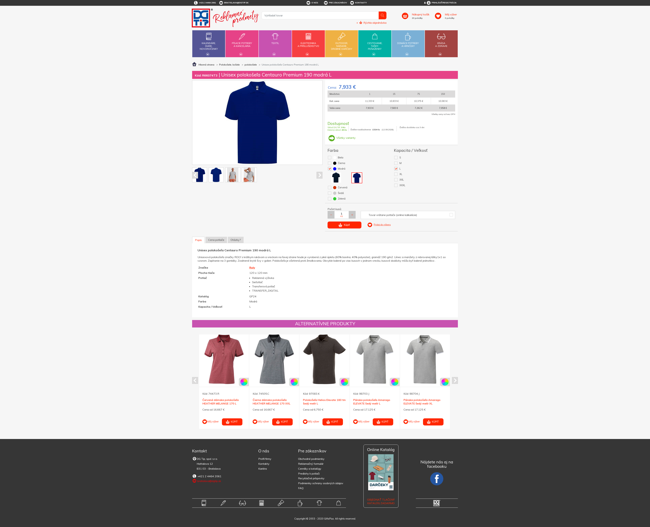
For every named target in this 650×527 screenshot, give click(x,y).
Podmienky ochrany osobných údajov (320, 483)
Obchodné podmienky (311, 458)
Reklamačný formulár (310, 463)
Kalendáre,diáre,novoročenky (209, 46)
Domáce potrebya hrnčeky (408, 45)
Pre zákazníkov (338, 2)
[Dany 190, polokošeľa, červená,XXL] (425, 359)
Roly (252, 267)
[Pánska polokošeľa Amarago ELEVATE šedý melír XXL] (375, 359)
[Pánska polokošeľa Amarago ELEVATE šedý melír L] (274, 359)
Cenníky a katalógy (309, 468)
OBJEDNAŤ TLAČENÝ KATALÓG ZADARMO (381, 501)
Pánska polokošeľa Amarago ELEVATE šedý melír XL (321, 401)
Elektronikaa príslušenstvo (308, 45)
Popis (198, 240)
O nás (314, 2)
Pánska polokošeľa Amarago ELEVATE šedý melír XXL (371, 401)
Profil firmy (264, 458)
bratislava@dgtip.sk (236, 2)
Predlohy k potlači (309, 473)
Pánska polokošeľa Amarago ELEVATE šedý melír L (271, 401)
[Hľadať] (382, 15)
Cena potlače (216, 239)
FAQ (301, 488)
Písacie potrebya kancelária (242, 45)
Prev (195, 175)
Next (319, 175)
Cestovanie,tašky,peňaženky (374, 46)
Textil (275, 43)
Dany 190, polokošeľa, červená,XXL (418, 401)
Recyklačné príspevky (311, 478)
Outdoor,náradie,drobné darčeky (341, 46)
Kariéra (262, 468)
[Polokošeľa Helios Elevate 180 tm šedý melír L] (224, 359)
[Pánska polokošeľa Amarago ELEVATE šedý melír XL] (324, 359)
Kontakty (361, 2)
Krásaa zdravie (441, 45)
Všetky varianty (346, 137)
